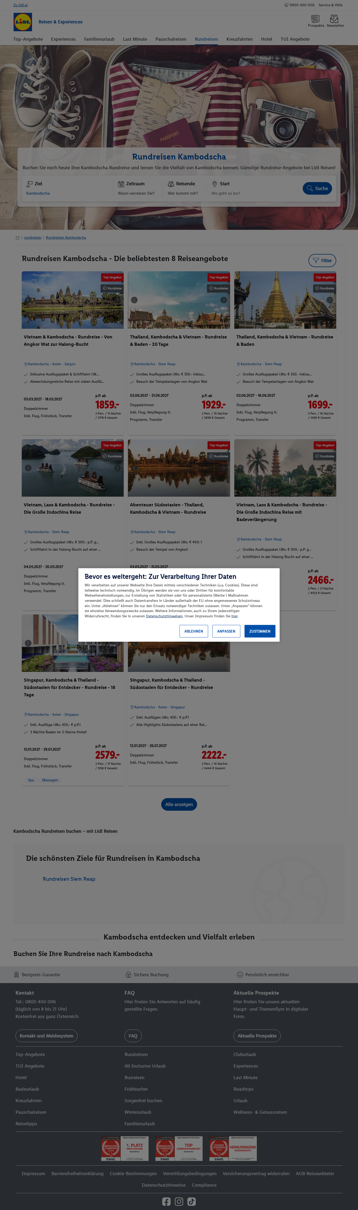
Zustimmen (259, 631)
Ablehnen (194, 631)
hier (234, 616)
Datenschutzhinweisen (164, 616)
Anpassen (226, 631)
